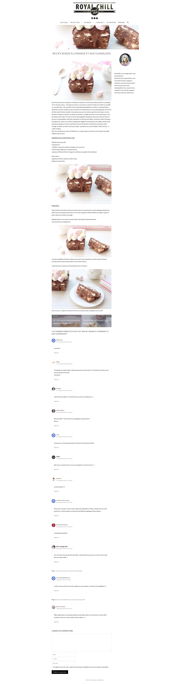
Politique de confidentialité (97, 680)
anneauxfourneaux (62, 524)
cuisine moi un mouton (62, 500)
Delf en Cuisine (60, 606)
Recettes (75, 22)
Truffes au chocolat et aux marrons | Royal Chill (68, 571)
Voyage (87, 22)
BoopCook (59, 340)
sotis (57, 435)
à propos (111, 22)
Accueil (64, 22)
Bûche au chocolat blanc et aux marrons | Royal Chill (70, 599)
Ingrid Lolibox (60, 410)
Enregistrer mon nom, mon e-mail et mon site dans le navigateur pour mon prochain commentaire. (81, 667)
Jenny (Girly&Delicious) (63, 578)
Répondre (56, 352)
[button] (128, 22)
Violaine (58, 388)
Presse (121, 22)
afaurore (58, 478)
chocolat (59, 142)
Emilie (58, 362)
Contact (100, 22)
